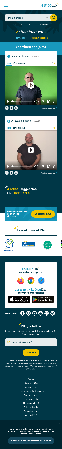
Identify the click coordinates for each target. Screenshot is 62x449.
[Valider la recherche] (53, 17)
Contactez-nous (43, 214)
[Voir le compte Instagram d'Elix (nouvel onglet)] (28, 313)
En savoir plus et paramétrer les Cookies (31, 440)
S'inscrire (31, 352)
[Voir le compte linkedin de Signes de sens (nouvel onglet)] (34, 313)
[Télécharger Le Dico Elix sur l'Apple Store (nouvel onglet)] (19, 299)
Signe (9, 63)
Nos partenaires (31, 387)
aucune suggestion (39, 38)
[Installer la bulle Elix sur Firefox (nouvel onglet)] (21, 281)
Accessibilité (31, 415)
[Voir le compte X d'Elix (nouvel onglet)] (46, 313)
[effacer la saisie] (47, 18)
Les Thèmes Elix (31, 399)
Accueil (23, 25)
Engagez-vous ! (31, 395)
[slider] (21, 101)
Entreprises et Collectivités (31, 391)
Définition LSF (19, 63)
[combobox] (31, 17)
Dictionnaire (33, 25)
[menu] (6, 5)
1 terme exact (20, 38)
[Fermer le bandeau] (59, 424)
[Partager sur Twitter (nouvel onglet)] (7, 109)
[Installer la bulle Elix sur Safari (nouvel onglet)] (41, 281)
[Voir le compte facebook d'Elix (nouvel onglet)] (22, 313)
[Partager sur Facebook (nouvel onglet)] (11, 109)
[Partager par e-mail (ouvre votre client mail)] (16, 109)
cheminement (45, 25)
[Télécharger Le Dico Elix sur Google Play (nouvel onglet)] (43, 299)
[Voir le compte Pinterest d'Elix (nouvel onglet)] (52, 313)
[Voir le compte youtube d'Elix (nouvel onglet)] (40, 313)
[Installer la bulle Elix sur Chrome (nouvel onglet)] (31, 281)
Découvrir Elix (31, 383)
